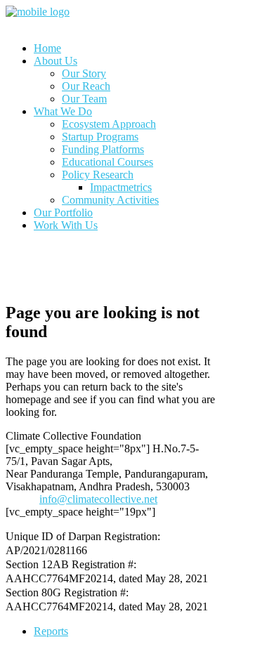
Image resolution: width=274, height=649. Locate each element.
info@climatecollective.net (98, 499)
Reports (51, 631)
